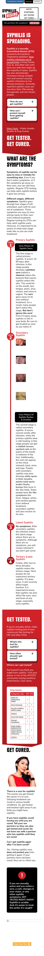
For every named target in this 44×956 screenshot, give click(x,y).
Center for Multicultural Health (15, 699)
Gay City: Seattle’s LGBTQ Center (17, 709)
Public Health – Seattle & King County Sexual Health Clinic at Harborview (16, 730)
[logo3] (10, 10)
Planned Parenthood (15, 721)
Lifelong (14, 713)
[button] (22, 103)
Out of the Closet (17, 717)
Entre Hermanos (16, 705)
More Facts (12, 128)
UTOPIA (14, 737)
